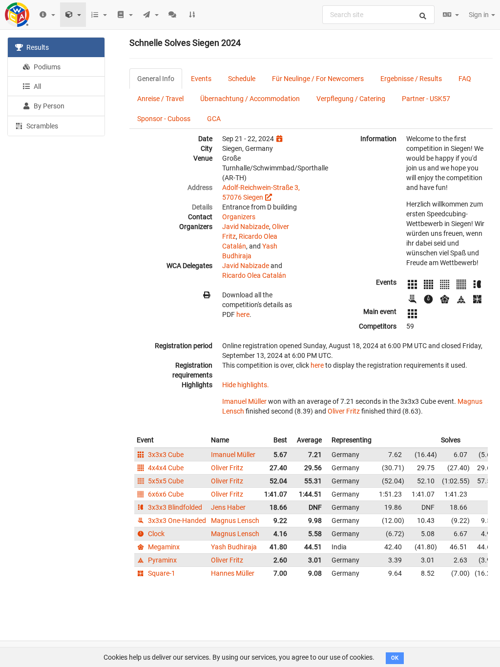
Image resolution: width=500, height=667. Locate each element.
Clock (155, 534)
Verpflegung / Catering (350, 99)
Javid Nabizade (245, 226)
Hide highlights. (245, 385)
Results (37, 47)
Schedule (241, 79)
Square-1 (160, 573)
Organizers (238, 217)
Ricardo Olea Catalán (254, 275)
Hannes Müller (232, 573)
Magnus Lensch (235, 520)
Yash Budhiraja (234, 547)
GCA (214, 119)
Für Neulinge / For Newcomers (318, 79)
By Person (48, 106)
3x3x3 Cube (165, 455)
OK (394, 658)
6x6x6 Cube (165, 494)
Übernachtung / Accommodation (250, 99)
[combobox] (378, 14)
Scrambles (41, 126)
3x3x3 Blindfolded (174, 507)
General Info (155, 79)
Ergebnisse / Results (411, 79)
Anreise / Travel (160, 99)
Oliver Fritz (344, 411)
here (243, 314)
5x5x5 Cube (165, 481)
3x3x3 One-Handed (176, 520)
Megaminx (163, 547)
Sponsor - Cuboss (163, 119)
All (36, 86)
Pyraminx (161, 560)
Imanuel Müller (244, 401)
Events (201, 79)
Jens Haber (228, 507)
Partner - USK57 (426, 99)
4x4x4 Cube (165, 468)
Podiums (46, 67)
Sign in (479, 15)
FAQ (464, 79)
